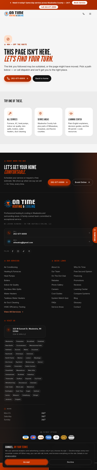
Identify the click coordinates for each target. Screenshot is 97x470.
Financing (78, 276)
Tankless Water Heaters (14, 298)
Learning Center (81, 289)
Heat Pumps (9, 276)
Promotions (79, 280)
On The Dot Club (59, 276)
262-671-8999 (18, 78)
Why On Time (80, 267)
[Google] (29, 251)
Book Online (81, 182)
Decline (70, 462)
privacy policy (10, 456)
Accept (26, 462)
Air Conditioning (11, 267)
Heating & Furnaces (12, 271)
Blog (76, 298)
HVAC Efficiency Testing (14, 307)
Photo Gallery (57, 285)
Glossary (77, 302)
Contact (77, 307)
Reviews (77, 285)
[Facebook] (12, 251)
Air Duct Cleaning (11, 302)
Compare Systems (82, 293)
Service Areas (58, 307)
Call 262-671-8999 (48, 7)
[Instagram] (18, 251)
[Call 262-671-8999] (83, 14)
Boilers (7, 280)
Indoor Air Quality (11, 285)
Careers (55, 289)
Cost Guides (57, 293)
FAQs (54, 302)
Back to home (41, 78)
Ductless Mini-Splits (12, 289)
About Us (56, 267)
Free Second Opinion (83, 271)
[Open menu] (90, 14)
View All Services (12, 312)
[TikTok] (23, 251)
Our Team (56, 271)
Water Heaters (10, 293)
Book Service (79, 3)
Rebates (55, 280)
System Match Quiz (60, 298)
